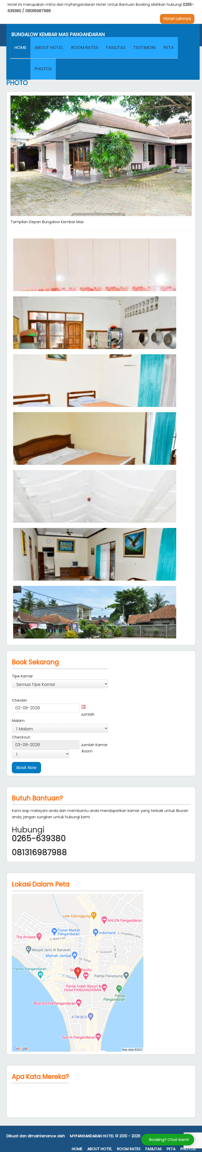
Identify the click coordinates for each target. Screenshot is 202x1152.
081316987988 (38, 10)
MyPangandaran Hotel (92, 1136)
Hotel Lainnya (177, 19)
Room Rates (84, 47)
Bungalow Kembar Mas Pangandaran (58, 34)
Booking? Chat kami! (169, 1139)
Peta (168, 47)
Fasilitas (115, 47)
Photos (43, 69)
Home (20, 47)
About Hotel (48, 47)
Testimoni (144, 47)
